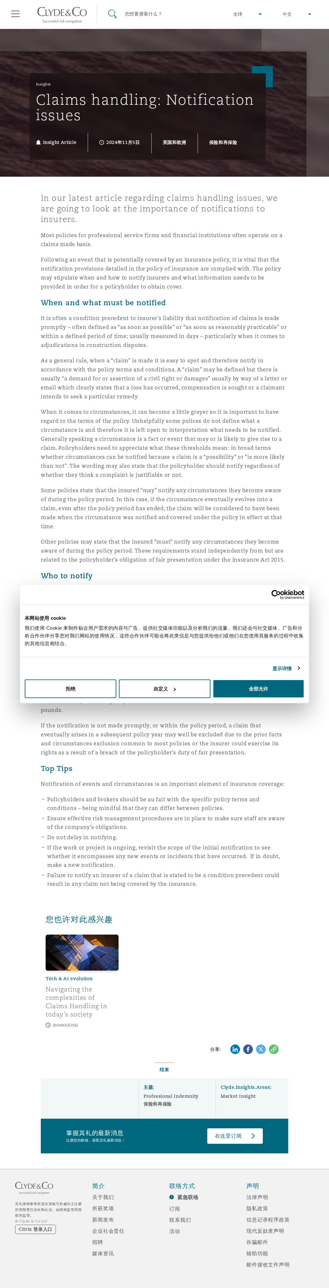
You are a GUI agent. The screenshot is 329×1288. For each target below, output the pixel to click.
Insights (43, 84)
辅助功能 (257, 1253)
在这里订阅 (228, 1136)
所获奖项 (103, 1208)
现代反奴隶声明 (265, 1231)
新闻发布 (103, 1219)
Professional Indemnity (171, 1096)
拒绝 (71, 688)
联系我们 (180, 1220)
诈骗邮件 (257, 1242)
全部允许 (258, 688)
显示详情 (282, 668)
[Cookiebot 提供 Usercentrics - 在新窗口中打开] (276, 594)
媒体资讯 (103, 1253)
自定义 (161, 688)
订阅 (174, 1208)
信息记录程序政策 (268, 1219)
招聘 (97, 1242)
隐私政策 (257, 1208)
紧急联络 (188, 1197)
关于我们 (103, 1197)
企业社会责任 (108, 1231)
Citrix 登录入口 (35, 1229)
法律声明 (257, 1197)
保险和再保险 (158, 1104)
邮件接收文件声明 (268, 1264)
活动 (174, 1231)
